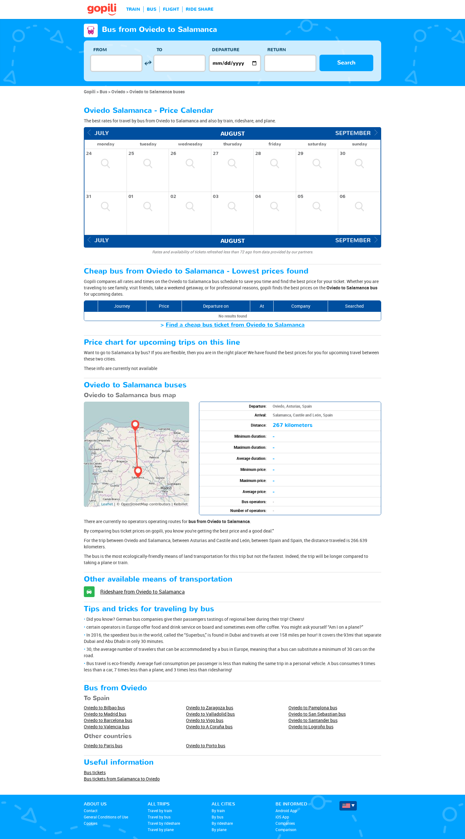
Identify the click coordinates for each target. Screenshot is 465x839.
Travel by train (160, 810)
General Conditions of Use (106, 816)
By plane (219, 829)
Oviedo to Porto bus (205, 746)
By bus (217, 816)
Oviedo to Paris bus (103, 746)
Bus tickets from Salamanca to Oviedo (122, 779)
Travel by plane (161, 829)
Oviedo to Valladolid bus (210, 714)
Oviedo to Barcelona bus (108, 720)
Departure (225, 50)
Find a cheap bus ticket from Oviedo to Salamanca (235, 325)
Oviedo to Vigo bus (204, 720)
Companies (285, 823)
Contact (90, 810)
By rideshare (222, 823)
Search (346, 63)
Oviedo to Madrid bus (105, 714)
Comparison (286, 829)
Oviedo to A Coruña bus (209, 727)
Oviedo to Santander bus (313, 720)
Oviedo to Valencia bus (106, 727)
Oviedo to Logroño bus (310, 727)
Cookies (90, 823)
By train (218, 810)
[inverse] (147, 63)
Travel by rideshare (164, 823)
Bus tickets (95, 772)
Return (276, 50)
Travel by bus (159, 816)
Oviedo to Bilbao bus (104, 708)
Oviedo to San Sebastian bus (317, 714)
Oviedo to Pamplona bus (312, 708)
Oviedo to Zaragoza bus (209, 708)
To (159, 50)
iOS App (282, 816)
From (100, 50)
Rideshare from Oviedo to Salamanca (142, 591)
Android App (286, 810)
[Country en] (348, 806)
